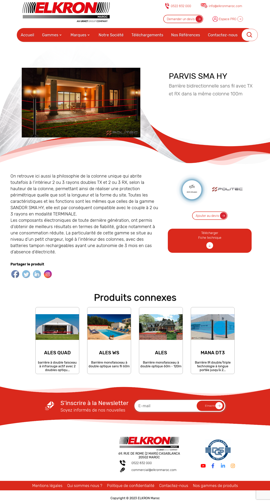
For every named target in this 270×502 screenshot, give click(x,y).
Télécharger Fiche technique (209, 235)
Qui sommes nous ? (84, 485)
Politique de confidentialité (130, 485)
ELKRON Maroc (149, 498)
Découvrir (57, 372)
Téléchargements (147, 35)
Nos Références (185, 35)
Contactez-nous (223, 35)
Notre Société (111, 35)
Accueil (27, 35)
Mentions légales (47, 485)
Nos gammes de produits (215, 485)
